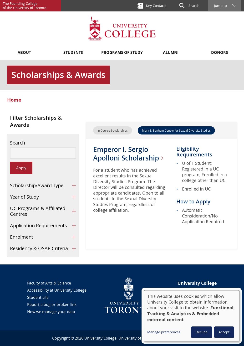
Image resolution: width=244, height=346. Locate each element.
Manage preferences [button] (163, 332)
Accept (224, 332)
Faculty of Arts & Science (49, 283)
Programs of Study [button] (122, 52)
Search (17, 143)
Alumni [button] (170, 52)
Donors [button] (219, 52)
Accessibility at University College (56, 290)
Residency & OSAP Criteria (39, 248)
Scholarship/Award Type (36, 185)
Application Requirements (38, 225)
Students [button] (73, 52)
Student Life (38, 297)
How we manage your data (51, 311)
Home (14, 100)
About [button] (24, 52)
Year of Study (24, 197)
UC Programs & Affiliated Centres (37, 211)
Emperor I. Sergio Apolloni (127, 153)
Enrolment (21, 237)
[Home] (122, 28)
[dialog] (191, 315)
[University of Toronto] (128, 295)
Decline (202, 332)
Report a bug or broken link (51, 304)
